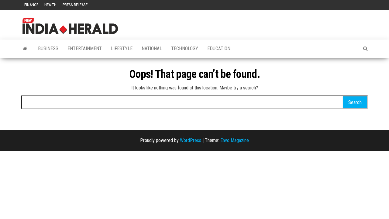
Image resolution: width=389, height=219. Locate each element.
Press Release (75, 4)
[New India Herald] (25, 49)
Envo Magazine (234, 140)
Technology (184, 48)
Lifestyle (122, 48)
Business (48, 48)
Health (50, 4)
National (152, 48)
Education (218, 48)
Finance (31, 4)
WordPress (190, 140)
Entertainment (84, 48)
